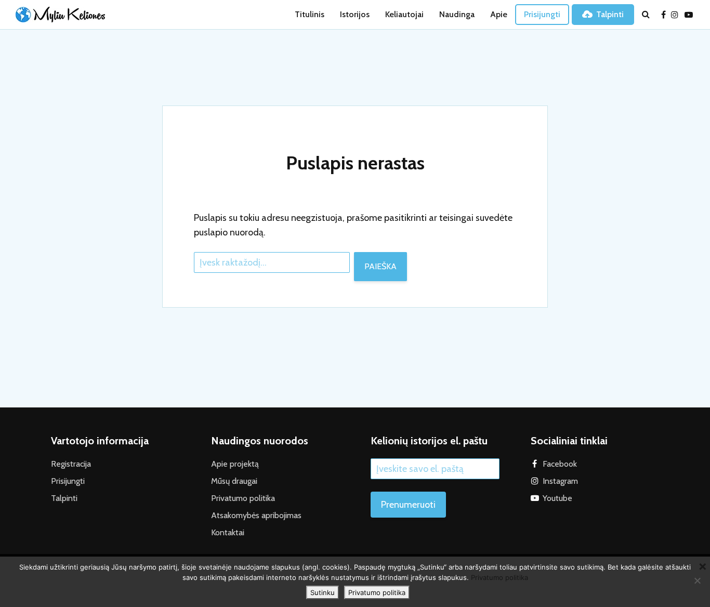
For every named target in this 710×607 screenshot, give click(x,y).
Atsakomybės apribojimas (256, 515)
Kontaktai (227, 532)
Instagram (560, 481)
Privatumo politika (243, 498)
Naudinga (457, 14)
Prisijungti (542, 14)
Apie (498, 14)
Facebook (560, 464)
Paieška (380, 266)
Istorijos (355, 14)
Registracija (71, 464)
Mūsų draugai (234, 481)
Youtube (557, 498)
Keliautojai (404, 14)
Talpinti (610, 14)
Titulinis (309, 14)
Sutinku (322, 592)
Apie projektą (235, 464)
